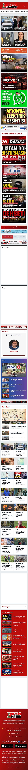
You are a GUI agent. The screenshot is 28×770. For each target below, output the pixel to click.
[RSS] (24, 742)
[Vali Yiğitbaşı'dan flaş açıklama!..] (5, 380)
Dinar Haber (6, 759)
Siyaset (17, 11)
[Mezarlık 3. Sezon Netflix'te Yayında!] (20, 492)
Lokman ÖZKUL (14, 351)
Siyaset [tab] (22, 237)
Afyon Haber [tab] (7, 237)
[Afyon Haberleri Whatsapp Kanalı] (14, 98)
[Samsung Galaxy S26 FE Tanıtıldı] (20, 461)
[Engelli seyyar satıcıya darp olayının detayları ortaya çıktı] (20, 475)
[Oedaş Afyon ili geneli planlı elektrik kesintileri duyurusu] (14, 116)
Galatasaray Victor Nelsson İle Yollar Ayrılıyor (20, 532)
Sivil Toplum (8, 753)
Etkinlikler (5, 497)
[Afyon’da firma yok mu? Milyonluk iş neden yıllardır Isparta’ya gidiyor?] (14, 81)
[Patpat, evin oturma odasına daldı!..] (5, 390)
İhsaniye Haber (13, 760)
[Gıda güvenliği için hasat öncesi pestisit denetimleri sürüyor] (7, 558)
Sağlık (24, 751)
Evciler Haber (21, 759)
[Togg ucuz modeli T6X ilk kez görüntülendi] (20, 446)
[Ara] (23, 6)
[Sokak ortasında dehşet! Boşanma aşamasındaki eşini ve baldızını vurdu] (14, 215)
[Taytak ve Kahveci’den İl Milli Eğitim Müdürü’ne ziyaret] (20, 558)
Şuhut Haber (9, 763)
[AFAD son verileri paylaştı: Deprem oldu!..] (14, 171)
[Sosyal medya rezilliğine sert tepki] (20, 507)
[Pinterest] (9, 742)
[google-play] (20, 746)
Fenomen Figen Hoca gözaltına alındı (6, 483)
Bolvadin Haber (6, 757)
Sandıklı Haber (13, 762)
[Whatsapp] (22, 742)
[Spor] (25, 288)
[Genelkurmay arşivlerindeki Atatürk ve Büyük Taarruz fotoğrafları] (5, 427)
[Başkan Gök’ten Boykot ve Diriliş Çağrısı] (7, 446)
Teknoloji (18, 451)
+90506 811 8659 (15, 733)
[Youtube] (14, 742)
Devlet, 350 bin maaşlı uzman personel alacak (6, 551)
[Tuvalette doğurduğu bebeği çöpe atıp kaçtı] (14, 186)
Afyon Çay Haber (6, 756)
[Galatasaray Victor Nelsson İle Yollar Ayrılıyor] (20, 524)
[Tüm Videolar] (25, 361)
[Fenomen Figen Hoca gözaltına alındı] (7, 475)
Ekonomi (14, 753)
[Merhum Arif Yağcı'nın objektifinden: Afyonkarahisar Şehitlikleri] (14, 416)
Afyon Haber (5, 11)
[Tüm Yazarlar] (25, 331)
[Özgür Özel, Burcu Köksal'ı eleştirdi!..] (5, 396)
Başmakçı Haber (14, 756)
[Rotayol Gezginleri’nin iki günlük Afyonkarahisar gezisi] (5, 432)
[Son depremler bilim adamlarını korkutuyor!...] (7, 507)
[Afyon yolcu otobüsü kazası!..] (5, 385)
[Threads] (16, 742)
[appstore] (7, 746)
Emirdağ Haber (13, 759)
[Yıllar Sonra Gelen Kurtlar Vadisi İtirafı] (7, 461)
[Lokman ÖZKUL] (14, 344)
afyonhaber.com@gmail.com (15, 736)
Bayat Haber (22, 756)
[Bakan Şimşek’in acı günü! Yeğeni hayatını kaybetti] (14, 201)
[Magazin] (25, 247)
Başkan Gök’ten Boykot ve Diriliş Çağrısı (6, 454)
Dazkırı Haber (22, 757)
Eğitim (3, 753)
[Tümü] (25, 606)
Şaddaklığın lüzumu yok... (14, 335)
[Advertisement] (14, 588)
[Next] (19, 742)
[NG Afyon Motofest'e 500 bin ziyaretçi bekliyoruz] (7, 492)
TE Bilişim (17, 768)
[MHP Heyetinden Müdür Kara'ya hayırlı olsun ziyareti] (20, 541)
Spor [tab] (15, 237)
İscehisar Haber (21, 760)
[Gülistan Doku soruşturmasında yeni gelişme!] (14, 150)
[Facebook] (4, 742)
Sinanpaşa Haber (21, 762)
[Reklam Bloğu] (14, 50)
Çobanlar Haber (14, 757)
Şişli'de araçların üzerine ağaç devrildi (6, 534)
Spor (11, 11)
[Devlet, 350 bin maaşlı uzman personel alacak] (7, 541)
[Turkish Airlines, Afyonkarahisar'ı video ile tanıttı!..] (14, 370)
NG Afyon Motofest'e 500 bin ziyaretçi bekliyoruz (7, 500)
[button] (3, 63)
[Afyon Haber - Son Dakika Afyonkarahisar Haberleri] (9, 6)
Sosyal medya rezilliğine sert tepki (19, 515)
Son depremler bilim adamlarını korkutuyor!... (7, 517)
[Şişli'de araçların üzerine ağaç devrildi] (7, 524)
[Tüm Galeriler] (25, 407)
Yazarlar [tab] (5, 331)
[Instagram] (11, 742)
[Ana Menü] (25, 6)
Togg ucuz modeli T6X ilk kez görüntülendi (20, 454)
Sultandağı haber (17, 763)
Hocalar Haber (5, 760)
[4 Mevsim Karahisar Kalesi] (5, 438)
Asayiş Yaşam (19, 480)
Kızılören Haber (5, 762)
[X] (6, 742)
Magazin (5, 248)
